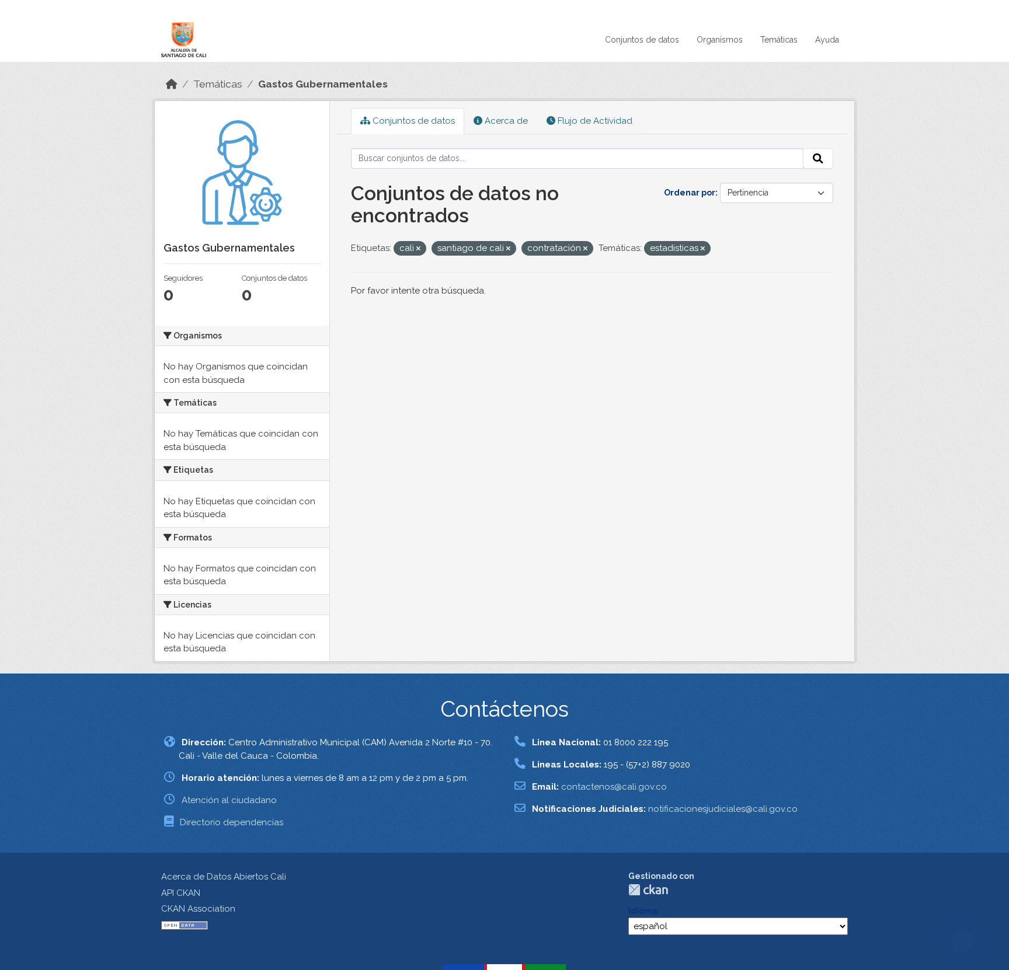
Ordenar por (689, 192)
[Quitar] (418, 249)
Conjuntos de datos (642, 39)
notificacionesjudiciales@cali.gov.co (723, 809)
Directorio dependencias (231, 822)
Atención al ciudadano (229, 800)
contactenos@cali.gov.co (614, 786)
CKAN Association (198, 908)
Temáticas (779, 39)
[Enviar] (818, 158)
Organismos (720, 39)
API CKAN (180, 893)
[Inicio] (172, 84)
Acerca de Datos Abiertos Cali (223, 876)
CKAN (648, 890)
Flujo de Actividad (593, 121)
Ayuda (827, 39)
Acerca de (505, 121)
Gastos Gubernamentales (323, 84)
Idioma (642, 911)
